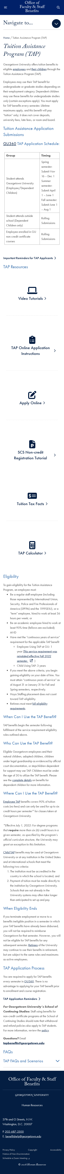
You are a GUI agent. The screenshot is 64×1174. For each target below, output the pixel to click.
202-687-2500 (14, 1131)
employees (19, 69)
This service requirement (38, 651)
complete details (22, 780)
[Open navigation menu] (5, 7)
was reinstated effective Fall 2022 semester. (37, 656)
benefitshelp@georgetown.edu (23, 1136)
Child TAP (9, 852)
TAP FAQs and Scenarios (23, 1060)
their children (39, 69)
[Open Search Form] (58, 7)
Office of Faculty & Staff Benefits (32, 7)
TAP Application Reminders (20, 999)
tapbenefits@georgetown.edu (23, 1043)
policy (45, 1030)
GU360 (9, 143)
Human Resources (32, 1105)
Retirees (33, 945)
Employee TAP (11, 802)
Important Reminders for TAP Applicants (28, 258)
